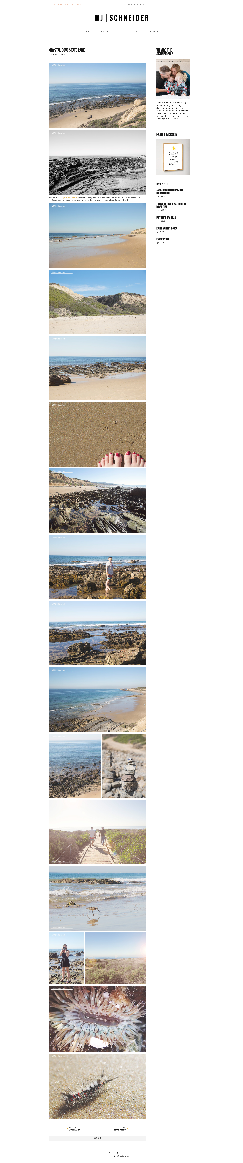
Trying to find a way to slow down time (171, 205)
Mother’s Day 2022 (166, 218)
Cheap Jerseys (54, 202)
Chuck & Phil (153, 32)
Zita (121, 32)
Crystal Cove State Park (70, 198)
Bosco (136, 32)
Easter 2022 (162, 239)
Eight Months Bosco (166, 228)
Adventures (105, 32)
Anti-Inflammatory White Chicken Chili (169, 192)
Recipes (87, 32)
